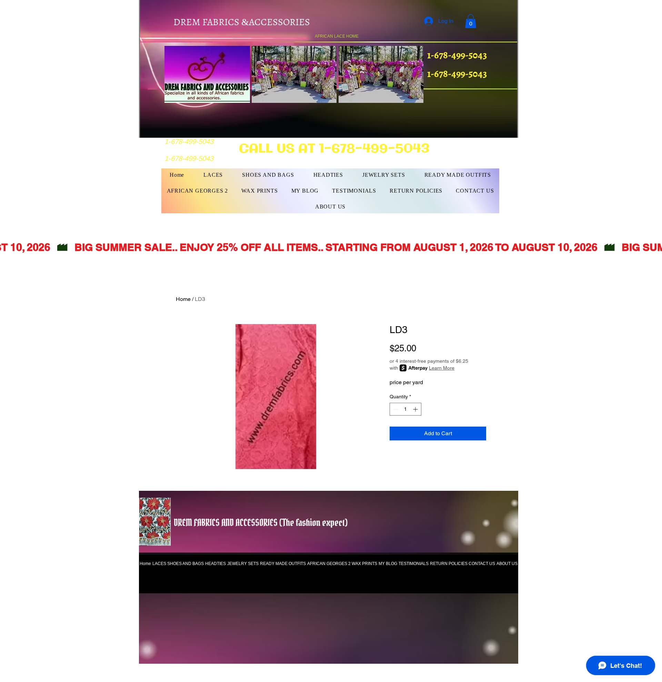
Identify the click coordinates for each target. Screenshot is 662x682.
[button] (471, 21)
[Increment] (416, 409)
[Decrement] (395, 409)
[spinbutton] (405, 409)
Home (183, 299)
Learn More (441, 368)
